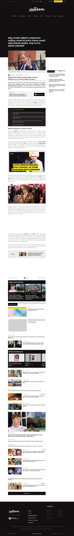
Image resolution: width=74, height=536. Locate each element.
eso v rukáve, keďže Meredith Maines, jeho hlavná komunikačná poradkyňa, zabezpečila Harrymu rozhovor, (27, 84)
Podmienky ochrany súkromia (27, 526)
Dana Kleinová (12, 74)
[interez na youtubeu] (41, 1)
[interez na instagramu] (37, 1)
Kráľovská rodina (19, 74)
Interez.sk (49, 510)
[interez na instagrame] (16, 514)
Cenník (30, 513)
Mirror (35, 102)
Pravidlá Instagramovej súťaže (27, 528)
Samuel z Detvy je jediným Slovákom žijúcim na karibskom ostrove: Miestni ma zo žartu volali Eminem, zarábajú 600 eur (16, 297)
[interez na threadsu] (39, 1)
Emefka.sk (59, 515)
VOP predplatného (48, 526)
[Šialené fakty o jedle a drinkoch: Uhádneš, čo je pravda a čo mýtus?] (17, 311)
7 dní (64, 71)
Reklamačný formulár (38, 528)
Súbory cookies (32, 518)
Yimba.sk (49, 515)
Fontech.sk (49, 518)
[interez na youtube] (19, 514)
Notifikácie (30, 522)
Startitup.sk (60, 510)
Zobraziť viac (27, 493)
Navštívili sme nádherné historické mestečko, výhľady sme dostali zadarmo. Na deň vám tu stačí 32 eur (33, 297)
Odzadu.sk (59, 513)
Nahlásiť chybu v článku (12, 277)
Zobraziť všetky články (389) (18, 124)
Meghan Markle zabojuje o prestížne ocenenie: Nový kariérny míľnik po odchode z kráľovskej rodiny (28, 117)
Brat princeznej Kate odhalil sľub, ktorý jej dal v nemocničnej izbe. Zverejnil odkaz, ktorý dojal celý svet (27, 121)
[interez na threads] (12, 514)
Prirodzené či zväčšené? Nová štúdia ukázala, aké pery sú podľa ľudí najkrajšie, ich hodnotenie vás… (35, 254)
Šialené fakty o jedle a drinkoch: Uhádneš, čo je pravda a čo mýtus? (36, 310)
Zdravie (43, 449)
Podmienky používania (15, 526)
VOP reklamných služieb (38, 526)
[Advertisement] (26, 267)
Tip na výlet (34, 293)
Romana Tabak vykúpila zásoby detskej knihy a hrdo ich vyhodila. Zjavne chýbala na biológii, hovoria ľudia (57, 75)
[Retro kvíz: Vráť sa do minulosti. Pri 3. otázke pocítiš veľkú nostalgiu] (15, 406)
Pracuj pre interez (12, 1)
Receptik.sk (49, 513)
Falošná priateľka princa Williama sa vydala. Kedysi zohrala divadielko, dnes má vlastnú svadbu (28, 113)
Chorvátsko (43, 394)
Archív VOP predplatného (58, 526)
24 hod (60, 71)
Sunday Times (42, 143)
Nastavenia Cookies (33, 520)
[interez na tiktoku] (34, 1)
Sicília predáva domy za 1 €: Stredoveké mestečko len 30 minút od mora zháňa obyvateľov (57, 90)
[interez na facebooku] (32, 1)
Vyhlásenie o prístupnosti (48, 528)
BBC (16, 130)
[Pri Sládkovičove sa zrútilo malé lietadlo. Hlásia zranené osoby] (15, 382)
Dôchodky (43, 483)
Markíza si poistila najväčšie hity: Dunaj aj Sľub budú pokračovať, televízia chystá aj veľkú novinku (57, 85)
